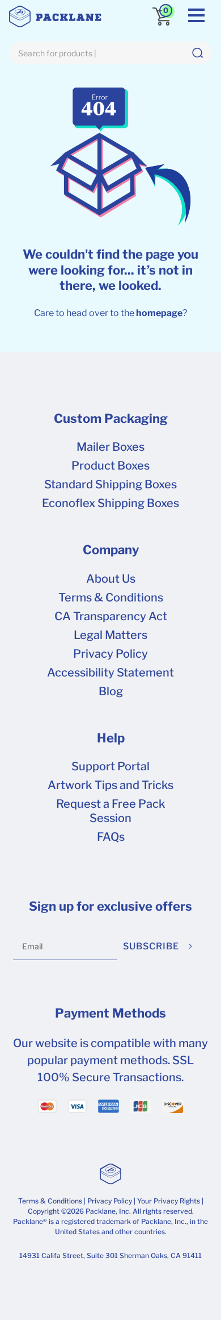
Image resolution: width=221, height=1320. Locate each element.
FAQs (111, 837)
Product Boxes (110, 465)
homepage (159, 313)
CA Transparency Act (110, 616)
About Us (110, 579)
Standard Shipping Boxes (110, 484)
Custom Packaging (111, 418)
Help (111, 737)
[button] (197, 52)
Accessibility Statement (110, 672)
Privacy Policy (110, 654)
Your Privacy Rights (168, 1201)
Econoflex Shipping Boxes (110, 503)
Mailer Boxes (110, 447)
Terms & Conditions (110, 597)
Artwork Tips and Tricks (110, 785)
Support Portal (110, 766)
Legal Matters (110, 635)
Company (111, 549)
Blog (111, 691)
